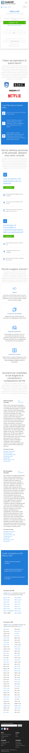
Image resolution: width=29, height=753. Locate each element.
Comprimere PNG (8, 456)
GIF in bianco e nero (9, 539)
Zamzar (10, 593)
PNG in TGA (18, 608)
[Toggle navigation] (26, 2)
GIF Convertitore (20, 472)
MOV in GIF (17, 668)
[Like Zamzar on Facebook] (2, 728)
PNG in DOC (7, 600)
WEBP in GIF (18, 705)
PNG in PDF (6, 606)
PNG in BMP (18, 597)
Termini (18, 44)
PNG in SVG (7, 608)
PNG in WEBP (18, 613)
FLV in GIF (17, 655)
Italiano (25, 6)
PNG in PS (17, 606)
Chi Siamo (18, 742)
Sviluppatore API (5, 742)
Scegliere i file (13, 22)
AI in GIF (17, 633)
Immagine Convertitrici (9, 451)
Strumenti (3, 743)
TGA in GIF (17, 697)
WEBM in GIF (7, 705)
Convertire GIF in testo (9, 534)
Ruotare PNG (7, 458)
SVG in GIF (6, 697)
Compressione (4, 736)
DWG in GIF (17, 649)
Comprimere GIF (8, 536)
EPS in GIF (6, 653)
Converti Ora (14, 41)
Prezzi (2, 738)
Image (5, 7)
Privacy (17, 747)
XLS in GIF (6, 712)
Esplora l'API (8, 236)
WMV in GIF (17, 708)
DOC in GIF (17, 646)
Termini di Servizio (20, 745)
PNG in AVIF (7, 597)
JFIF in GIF (17, 660)
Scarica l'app (8, 187)
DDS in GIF (6, 644)
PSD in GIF (6, 690)
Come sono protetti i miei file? (15, 25)
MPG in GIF (17, 670)
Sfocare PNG (7, 461)
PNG (9, 7)
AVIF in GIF (6, 638)
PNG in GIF (6, 602)
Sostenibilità (19, 743)
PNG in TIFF (18, 610)
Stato (17, 736)
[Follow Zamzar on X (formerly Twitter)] (5, 728)
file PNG (6, 594)
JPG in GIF (6, 662)
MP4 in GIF (6, 670)
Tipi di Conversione (6, 734)
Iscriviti (19, 725)
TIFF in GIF (6, 699)
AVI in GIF (17, 635)
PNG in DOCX (18, 600)
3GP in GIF (17, 631)
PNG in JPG (6, 604)
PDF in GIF (17, 679)
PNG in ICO (17, 602)
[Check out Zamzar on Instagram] (7, 728)
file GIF (20, 626)
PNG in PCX (18, 604)
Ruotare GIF (7, 538)
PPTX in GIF (6, 688)
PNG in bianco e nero (9, 459)
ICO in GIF (6, 660)
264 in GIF (6, 629)
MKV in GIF (17, 666)
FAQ (17, 734)
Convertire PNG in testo (10, 454)
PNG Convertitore (20, 401)
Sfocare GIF (7, 541)
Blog (2, 745)
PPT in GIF (17, 686)
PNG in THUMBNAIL (9, 610)
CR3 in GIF (6, 642)
